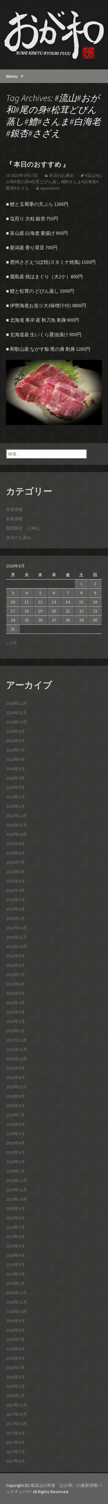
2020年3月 (15, 1152)
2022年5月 (15, 993)
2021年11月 (16, 1049)
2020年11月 (16, 1087)
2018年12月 (16, 1292)
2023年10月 (16, 834)
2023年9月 (15, 843)
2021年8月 (15, 1077)
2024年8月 (15, 740)
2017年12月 (16, 1405)
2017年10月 (16, 1423)
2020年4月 (15, 1143)
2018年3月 (15, 1377)
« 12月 (11, 643)
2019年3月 (15, 1264)
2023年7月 (15, 862)
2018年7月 (15, 1339)
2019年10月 (16, 1199)
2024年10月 (16, 722)
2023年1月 (15, 918)
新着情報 (14, 519)
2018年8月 (15, 1330)
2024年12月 (16, 703)
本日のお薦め (61, 175)
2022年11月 (16, 937)
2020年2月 (15, 1161)
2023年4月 (15, 890)
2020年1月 (15, 1171)
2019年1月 (15, 1283)
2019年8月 (15, 1218)
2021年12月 (16, 1040)
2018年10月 (16, 1311)
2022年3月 (15, 1012)
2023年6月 (15, 871)
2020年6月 (15, 1124)
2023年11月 (16, 825)
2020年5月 (15, 1133)
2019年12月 (16, 1180)
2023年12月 (16, 815)
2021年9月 (15, 1068)
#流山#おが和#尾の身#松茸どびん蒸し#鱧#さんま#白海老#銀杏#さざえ (54, 182)
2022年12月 (16, 928)
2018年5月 (15, 1358)
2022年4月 (15, 1002)
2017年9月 (15, 1433)
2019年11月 (16, 1190)
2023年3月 (15, 899)
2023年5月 (15, 881)
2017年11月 (16, 1414)
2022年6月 (15, 984)
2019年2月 (15, 1274)
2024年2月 (15, 797)
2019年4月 (15, 1255)
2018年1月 (15, 1395)
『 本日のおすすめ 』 (37, 164)
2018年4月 (15, 1367)
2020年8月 (15, 1105)
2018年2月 (15, 1386)
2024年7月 (15, 750)
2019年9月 (15, 1208)
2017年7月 (15, 1452)
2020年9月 (15, 1096)
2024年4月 (15, 778)
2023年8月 (15, 853)
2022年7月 (15, 974)
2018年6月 (15, 1349)
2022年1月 (15, 1030)
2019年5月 (15, 1246)
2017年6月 (15, 1461)
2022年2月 (15, 1021)
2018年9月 (15, 1321)
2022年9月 (15, 956)
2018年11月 (16, 1302)
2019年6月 (15, 1236)
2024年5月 (15, 768)
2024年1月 (15, 806)
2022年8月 (15, 965)
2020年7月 (15, 1115)
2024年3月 (15, 787)
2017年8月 (15, 1442)
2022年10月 (16, 946)
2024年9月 (15, 731)
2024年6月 (15, 759)
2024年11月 (16, 712)
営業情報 (14, 509)
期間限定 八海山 (23, 528)
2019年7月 (15, 1227)
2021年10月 (16, 1059)
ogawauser (50, 188)
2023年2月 (15, 909)
